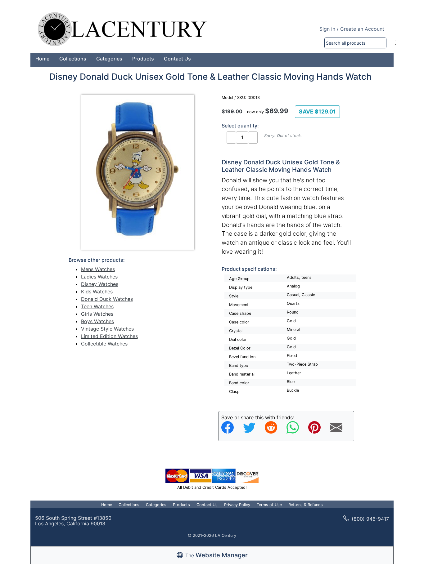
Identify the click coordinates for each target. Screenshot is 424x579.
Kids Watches (97, 291)
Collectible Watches (104, 344)
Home (42, 59)
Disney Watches (99, 284)
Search (395, 42)
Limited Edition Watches (109, 336)
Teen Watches (97, 306)
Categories (109, 59)
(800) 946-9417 (370, 519)
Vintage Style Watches (107, 329)
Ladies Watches (99, 277)
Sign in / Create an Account (351, 29)
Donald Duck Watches (107, 299)
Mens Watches (98, 269)
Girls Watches (97, 314)
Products (143, 59)
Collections (72, 59)
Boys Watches (97, 321)
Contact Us (177, 59)
